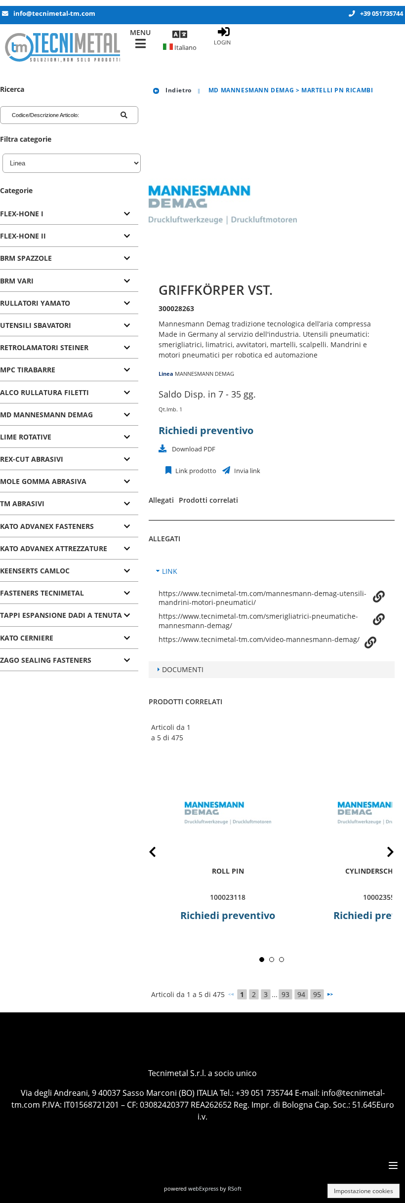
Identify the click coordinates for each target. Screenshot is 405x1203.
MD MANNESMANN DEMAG (46, 414)
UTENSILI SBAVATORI (35, 325)
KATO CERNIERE (26, 637)
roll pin (228, 871)
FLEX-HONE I (21, 213)
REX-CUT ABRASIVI (31, 459)
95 (317, 994)
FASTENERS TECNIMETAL (42, 593)
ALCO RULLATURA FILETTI (44, 392)
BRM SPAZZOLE (26, 258)
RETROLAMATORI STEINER (44, 347)
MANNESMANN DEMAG (204, 373)
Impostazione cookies (363, 1191)
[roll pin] (227, 813)
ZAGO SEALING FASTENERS (45, 660)
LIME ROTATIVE (25, 436)
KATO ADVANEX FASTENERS (47, 526)
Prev (160, 853)
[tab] (69, 214)
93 (285, 994)
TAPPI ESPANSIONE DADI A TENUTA (61, 615)
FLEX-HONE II (23, 236)
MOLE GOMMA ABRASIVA (43, 481)
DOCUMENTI (182, 669)
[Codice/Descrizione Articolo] (124, 115)
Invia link (246, 471)
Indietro (177, 90)
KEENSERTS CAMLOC (35, 570)
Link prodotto (195, 471)
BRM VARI (17, 280)
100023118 (227, 897)
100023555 (381, 897)
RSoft (235, 1188)
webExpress (203, 1188)
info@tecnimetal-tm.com (54, 13)
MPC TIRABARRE (27, 369)
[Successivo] (330, 994)
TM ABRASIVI (22, 503)
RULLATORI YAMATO (35, 303)
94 (301, 994)
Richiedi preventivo (206, 430)
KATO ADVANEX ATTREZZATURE (53, 548)
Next (383, 853)
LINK (169, 571)
